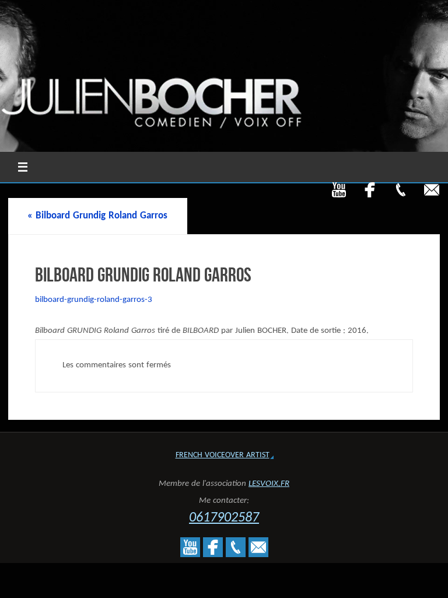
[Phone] (401, 190)
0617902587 (224, 518)
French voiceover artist (223, 455)
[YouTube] (339, 190)
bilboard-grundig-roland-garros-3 (93, 299)
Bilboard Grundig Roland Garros (97, 216)
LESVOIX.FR (269, 483)
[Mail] (432, 190)
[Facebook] (370, 190)
